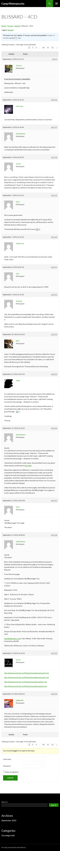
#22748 (54, 535)
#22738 (54, 157)
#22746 (54, 428)
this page (28, 465)
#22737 (54, 127)
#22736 (54, 100)
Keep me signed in (12, 772)
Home (3, 26)
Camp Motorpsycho (12, 3)
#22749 (54, 653)
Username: (7, 759)
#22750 (54, 694)
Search (4, 802)
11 (48, 47)
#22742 (54, 294)
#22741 (54, 267)
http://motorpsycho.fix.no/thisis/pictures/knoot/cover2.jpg (26, 677)
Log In (10, 778)
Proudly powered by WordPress (13, 847)
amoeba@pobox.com (12, 638)
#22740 (54, 237)
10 (43, 47)
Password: (7, 766)
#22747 (54, 500)
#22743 (54, 334)
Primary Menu (56, 3)
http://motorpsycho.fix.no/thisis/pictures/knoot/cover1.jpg (26, 673)
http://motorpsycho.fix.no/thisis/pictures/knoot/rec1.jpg (25, 682)
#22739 (54, 195)
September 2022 (8, 820)
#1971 (54, 59)
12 (52, 47)
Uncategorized (8, 835)
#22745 (54, 374)
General (17, 26)
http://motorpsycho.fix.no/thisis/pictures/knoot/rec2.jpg (25, 686)
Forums (10, 26)
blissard (11, 30)
